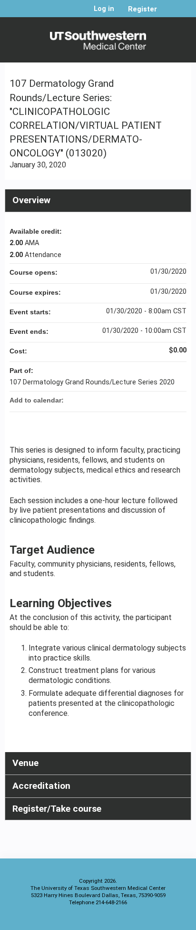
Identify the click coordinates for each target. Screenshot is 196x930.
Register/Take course (56, 808)
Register (142, 9)
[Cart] (168, 14)
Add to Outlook (179, 400)
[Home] (98, 37)
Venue (25, 762)
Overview (31, 200)
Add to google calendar (142, 400)
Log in (104, 9)
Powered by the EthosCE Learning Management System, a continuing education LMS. (157, 921)
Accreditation (41, 785)
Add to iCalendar (166, 399)
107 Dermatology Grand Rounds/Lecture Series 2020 (92, 382)
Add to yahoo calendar (154, 400)
